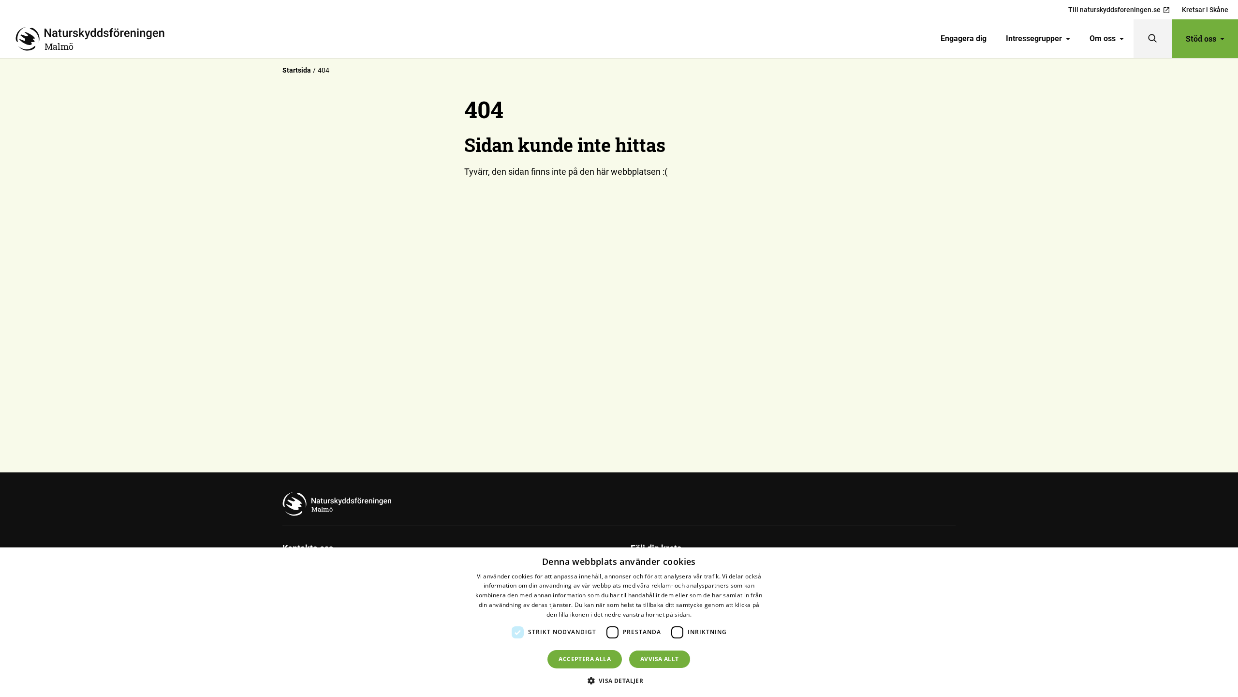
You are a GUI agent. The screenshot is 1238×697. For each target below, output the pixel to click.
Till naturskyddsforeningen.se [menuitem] (1114, 10)
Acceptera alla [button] (585, 659)
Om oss (1103, 38)
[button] (619, 680)
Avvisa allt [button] (659, 659)
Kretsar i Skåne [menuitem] (1205, 10)
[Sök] (1153, 38)
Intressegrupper (1034, 38)
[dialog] (619, 622)
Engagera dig (964, 38)
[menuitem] (963, 38)
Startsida (296, 70)
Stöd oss (1201, 38)
